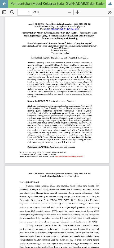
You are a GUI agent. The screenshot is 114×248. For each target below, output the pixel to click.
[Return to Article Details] (4, 4)
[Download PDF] (110, 4)
